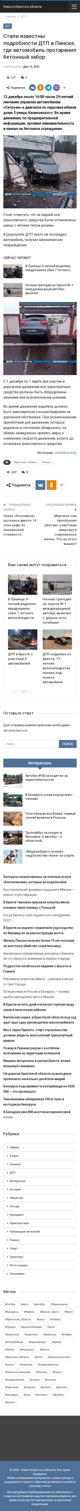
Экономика (17, 1273)
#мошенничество (59, 1357)
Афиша (14, 1147)
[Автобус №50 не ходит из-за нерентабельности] (12, 781)
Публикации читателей (25, 1231)
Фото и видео (19, 1265)
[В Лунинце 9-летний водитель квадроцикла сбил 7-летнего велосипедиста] (12, 271)
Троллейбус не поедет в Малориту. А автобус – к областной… (43, 836)
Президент (17, 1214)
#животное (12, 1334)
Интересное (17, 1181)
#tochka (10, 1304)
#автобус (39, 1304)
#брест (68, 1311)
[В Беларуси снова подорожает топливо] (12, 800)
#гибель (55, 1319)
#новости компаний (17, 1372)
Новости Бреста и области (22, 6)
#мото (38, 1357)
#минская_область (17, 1357)
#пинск (46, 462)
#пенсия (41, 1372)
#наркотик (26, 1364)
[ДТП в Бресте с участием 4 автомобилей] (22, 639)
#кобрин (67, 1334)
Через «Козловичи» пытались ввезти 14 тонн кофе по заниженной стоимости (19, 525)
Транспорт (16, 1257)
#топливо (41, 1394)
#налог (9, 1364)
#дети (51, 1327)
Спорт (14, 1248)
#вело (40, 1319)
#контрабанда (14, 1342)
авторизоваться (15, 730)
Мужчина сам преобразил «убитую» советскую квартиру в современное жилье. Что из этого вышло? (60, 530)
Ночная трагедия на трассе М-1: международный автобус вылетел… (49, 289)
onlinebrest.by (66, 453)
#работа (45, 1387)
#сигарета (11, 1394)
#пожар (34, 1379)
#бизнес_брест (49, 1311)
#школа (10, 1402)
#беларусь (11, 1311)
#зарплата (31, 1334)
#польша (50, 1379)
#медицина (27, 1349)
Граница (15, 1164)
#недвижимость (48, 1364)
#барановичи (59, 1304)
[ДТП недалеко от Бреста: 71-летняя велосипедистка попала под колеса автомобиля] (57, 639)
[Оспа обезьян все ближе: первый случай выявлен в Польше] (12, 819)
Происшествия (19, 1223)
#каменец (49, 1334)
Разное (14, 1240)
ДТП (7, 26)
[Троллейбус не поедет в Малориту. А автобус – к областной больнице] (12, 838)
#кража (56, 1342)
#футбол (58, 1394)
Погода (14, 1206)
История (15, 1189)
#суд (27, 1394)
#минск (44, 1349)
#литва (9, 1349)
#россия (61, 1387)
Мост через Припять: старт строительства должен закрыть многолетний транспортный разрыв (37, 1035)
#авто (24, 1304)
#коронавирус (37, 1342)
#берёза (29, 1311)
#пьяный (29, 1387)
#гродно (10, 1327)
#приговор (11, 1387)
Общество (16, 1198)
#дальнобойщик (31, 1327)
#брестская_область (25, 462)
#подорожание (14, 1379)
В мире (14, 1155)
